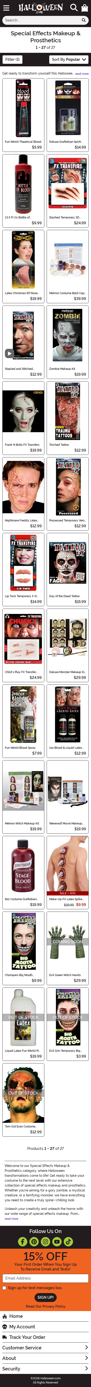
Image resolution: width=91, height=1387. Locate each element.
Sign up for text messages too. (35, 1288)
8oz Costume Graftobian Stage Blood (21, 899)
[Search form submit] (84, 20)
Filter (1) (12, 59)
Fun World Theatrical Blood (23, 141)
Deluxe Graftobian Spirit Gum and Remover (65, 141)
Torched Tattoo (59, 444)
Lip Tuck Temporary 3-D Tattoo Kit (21, 596)
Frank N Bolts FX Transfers (22, 444)
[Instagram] (45, 1241)
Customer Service (22, 1348)
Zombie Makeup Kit (62, 368)
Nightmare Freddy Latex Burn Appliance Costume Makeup (21, 520)
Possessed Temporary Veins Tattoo (67, 520)
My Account (22, 1327)
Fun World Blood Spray (20, 747)
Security (11, 1369)
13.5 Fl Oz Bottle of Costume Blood (17, 217)
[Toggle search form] (74, 7)
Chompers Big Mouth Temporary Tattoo (18, 975)
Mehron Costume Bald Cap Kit (66, 293)
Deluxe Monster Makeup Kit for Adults (67, 672)
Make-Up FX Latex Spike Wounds (65, 899)
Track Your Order (27, 1337)
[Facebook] (22, 1241)
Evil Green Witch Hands (65, 975)
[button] (85, 8)
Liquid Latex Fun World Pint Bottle (23, 1050)
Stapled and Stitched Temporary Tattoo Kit (19, 368)
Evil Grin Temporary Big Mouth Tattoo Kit (64, 1050)
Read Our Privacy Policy (45, 1306)
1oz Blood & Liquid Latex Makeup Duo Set (65, 747)
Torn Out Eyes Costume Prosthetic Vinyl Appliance (22, 1126)
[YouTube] (57, 1241)
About (9, 1358)
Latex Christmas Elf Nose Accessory (21, 293)
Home (16, 1316)
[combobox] (40, 20)
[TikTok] (68, 1241)
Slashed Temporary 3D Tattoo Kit (64, 217)
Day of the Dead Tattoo (64, 596)
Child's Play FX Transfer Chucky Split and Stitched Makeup (22, 672)
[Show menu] (6, 8)
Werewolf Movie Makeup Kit (65, 823)
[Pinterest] (34, 1241)
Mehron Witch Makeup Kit (22, 823)
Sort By (66, 59)
